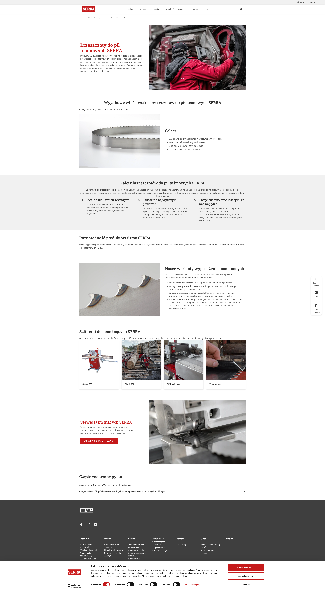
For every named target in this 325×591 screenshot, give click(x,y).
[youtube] (96, 524)
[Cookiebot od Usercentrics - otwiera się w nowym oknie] (74, 586)
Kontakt (312, 2)
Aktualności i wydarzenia (176, 9)
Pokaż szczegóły (192, 584)
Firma (208, 9)
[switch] (130, 584)
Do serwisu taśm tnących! (99, 441)
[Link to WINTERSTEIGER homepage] (88, 9)
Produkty (130, 9)
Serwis (156, 9)
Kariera (196, 9)
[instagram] (88, 524)
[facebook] (81, 524)
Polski (302, 2)
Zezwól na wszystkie (246, 567)
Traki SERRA (85, 18)
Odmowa (246, 584)
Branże (143, 9)
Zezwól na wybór (246, 576)
